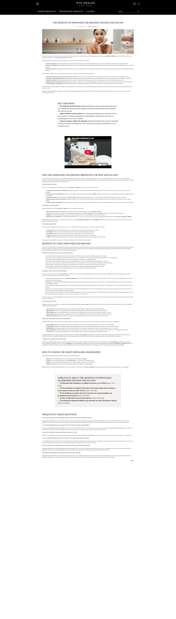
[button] (133, 463)
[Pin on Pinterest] (131, 463)
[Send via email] (132, 463)
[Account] (138, 3)
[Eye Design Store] (86, 3)
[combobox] (127, 11)
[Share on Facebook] (128, 463)
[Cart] (134, 3)
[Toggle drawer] (37, 4)
